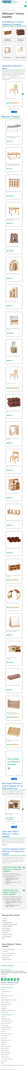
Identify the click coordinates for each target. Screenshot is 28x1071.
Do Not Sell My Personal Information (9, 1000)
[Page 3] (15, 823)
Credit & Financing (5, 1029)
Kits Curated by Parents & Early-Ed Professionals (12, 1065)
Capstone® (5, 932)
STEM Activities (4, 1054)
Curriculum (5, 951)
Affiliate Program (5, 1050)
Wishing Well (4, 1061)
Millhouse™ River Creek (11, 882)
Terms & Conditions (5, 1002)
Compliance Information (6, 1004)
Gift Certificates (4, 1025)
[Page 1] (9, 108)
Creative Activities (5, 1057)
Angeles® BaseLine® (7, 922)
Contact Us (3, 1017)
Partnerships (4, 1006)
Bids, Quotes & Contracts (6, 1033)
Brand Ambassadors (5, 1052)
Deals (2, 1063)
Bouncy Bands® (6, 930)
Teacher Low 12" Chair (11, 900)
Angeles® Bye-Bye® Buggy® (9, 924)
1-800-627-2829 (13, 982)
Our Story (3, 989)
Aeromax (4, 918)
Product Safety (4, 1012)
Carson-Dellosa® (6, 936)
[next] (23, 94)
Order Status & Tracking (6, 1021)
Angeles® (4, 920)
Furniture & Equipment (8, 953)
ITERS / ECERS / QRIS (6, 1046)
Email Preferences (5, 1035)
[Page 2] (10, 108)
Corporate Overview (5, 991)
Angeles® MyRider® (7, 926)
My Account (3, 1031)
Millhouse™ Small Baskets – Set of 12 (14, 902)
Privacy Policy (4, 998)
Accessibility (3, 1008)
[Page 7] (17, 108)
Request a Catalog (5, 1040)
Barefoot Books (6, 928)
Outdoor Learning (7, 955)
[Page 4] (13, 108)
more (3, 938)
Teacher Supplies (6, 959)
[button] (26, 2)
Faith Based (3, 1042)
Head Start (3, 1044)
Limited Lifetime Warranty (7, 995)
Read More (4, 844)
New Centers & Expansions (7, 1059)
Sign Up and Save (6, 969)
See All (13, 111)
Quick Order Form (5, 1048)
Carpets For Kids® (7, 934)
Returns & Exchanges (6, 1023)
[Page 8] (18, 108)
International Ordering (6, 1027)
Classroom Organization (8, 949)
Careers (2, 993)
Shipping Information (5, 1019)
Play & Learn (5, 957)
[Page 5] (14, 108)
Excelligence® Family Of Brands (8, 1010)
